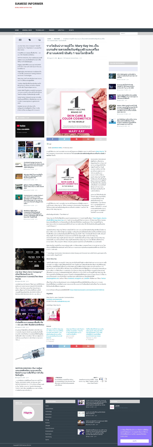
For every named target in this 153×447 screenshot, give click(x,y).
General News (27, 30)
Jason (61, 58)
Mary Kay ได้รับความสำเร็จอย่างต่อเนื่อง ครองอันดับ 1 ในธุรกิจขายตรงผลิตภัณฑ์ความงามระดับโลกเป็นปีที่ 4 (75, 331)
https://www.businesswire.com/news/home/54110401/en (87, 290)
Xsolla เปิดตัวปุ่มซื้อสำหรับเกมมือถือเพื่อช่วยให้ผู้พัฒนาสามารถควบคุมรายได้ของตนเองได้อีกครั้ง (127, 96)
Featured (67, 58)
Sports (71, 30)
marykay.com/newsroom (54, 299)
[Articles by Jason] (112, 408)
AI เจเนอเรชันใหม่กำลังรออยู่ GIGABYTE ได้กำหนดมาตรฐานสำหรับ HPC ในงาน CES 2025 (125, 86)
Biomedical (48, 417)
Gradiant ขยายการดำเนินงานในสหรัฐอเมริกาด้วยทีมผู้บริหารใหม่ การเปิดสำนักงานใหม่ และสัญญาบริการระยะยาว (29, 108)
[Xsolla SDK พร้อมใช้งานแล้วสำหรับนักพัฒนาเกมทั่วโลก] (81, 415)
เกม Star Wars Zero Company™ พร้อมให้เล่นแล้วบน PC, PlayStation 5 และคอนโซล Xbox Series (29, 48)
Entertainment (49, 431)
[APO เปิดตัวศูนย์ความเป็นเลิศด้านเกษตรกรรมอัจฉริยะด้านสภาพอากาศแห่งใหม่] (112, 78)
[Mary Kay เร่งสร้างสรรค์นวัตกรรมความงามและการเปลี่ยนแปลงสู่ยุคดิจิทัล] (37, 149)
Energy (47, 420)
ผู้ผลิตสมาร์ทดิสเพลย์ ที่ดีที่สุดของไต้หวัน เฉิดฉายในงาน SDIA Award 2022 (34, 186)
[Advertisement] (97, 14)
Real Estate (48, 434)
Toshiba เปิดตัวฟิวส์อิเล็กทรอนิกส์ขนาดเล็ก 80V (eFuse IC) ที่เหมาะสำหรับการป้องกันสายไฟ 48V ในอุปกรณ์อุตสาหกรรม (29, 85)
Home (17, 30)
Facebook (71, 278)
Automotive (48, 414)
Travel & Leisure (49, 428)
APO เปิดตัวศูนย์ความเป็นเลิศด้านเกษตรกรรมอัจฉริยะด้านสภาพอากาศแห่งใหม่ (127, 75)
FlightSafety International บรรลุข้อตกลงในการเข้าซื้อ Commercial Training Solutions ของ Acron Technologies (29, 73)
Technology (40, 30)
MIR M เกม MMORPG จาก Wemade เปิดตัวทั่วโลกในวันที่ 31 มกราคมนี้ (97, 421)
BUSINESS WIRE (57, 148)
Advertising (48, 437)
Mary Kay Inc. (100, 151)
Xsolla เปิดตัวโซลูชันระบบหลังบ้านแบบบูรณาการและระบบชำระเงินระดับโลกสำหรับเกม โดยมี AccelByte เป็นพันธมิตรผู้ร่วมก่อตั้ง (30, 92)
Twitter (103, 278)
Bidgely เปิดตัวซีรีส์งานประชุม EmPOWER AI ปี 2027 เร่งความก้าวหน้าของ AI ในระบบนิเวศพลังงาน (29, 66)
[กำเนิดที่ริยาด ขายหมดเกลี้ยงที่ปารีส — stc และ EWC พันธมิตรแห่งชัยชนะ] (29, 144)
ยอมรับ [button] (135, 441)
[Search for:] (129, 33)
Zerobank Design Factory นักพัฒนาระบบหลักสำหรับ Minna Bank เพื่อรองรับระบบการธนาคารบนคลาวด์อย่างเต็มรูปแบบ (34, 165)
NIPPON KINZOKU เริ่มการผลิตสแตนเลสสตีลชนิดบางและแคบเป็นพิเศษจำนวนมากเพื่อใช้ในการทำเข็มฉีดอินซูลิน (30, 60)
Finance (51, 30)
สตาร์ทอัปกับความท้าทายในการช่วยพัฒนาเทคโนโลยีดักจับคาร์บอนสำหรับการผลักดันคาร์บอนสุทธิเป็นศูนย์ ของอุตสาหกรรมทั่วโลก (127, 121)
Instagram (78, 278)
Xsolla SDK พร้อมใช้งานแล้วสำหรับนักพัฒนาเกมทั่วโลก (95, 412)
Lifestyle (61, 30)
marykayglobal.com (52, 278)
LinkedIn (86, 278)
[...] (40, 294)
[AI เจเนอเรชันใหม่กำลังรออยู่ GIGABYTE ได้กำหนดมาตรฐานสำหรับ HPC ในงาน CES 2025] (112, 88)
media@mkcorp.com (63, 301)
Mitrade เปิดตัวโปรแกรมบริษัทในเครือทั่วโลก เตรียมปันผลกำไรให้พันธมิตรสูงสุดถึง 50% (33, 176)
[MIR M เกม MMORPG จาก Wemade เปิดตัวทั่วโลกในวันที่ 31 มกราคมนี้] (81, 424)
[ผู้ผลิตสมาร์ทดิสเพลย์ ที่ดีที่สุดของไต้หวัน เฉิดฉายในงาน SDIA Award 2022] (18, 188)
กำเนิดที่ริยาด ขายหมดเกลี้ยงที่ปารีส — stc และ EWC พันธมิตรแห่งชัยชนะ (29, 323)
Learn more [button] (124, 436)
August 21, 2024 (53, 58)
